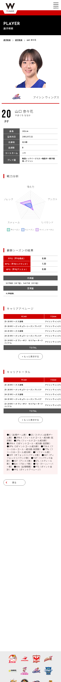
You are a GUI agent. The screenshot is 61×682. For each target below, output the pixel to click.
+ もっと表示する (30, 356)
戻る (14, 482)
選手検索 (7, 40)
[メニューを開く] (55, 4)
